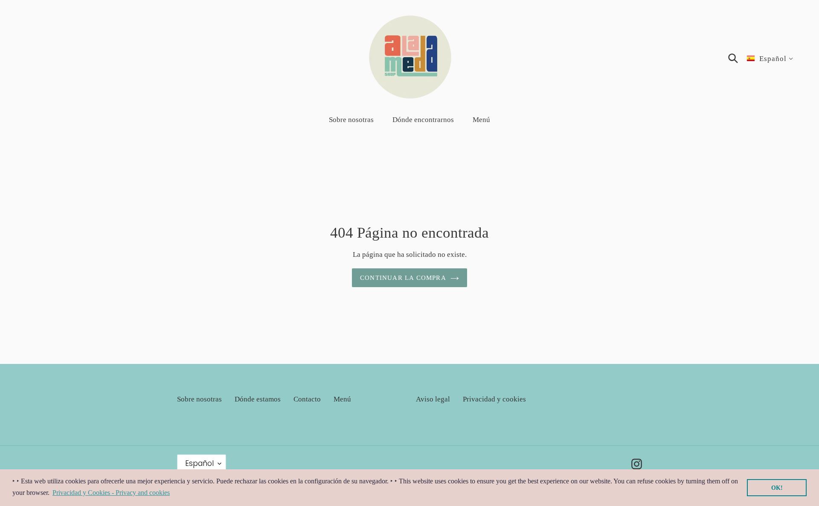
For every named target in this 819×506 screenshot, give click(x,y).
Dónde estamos (258, 399)
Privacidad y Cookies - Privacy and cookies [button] (111, 492)
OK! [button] (777, 487)
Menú (342, 399)
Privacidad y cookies (494, 399)
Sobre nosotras (199, 399)
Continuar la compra (403, 277)
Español (199, 463)
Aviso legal (433, 399)
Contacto (307, 399)
